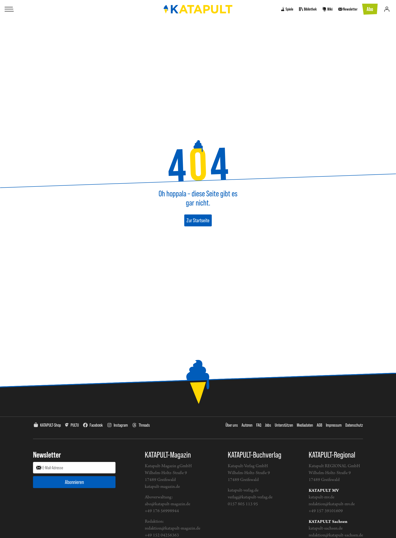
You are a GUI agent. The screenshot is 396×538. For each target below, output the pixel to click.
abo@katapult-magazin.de (167, 504)
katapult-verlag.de (243, 490)
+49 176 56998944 (162, 511)
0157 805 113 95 (243, 504)
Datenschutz (354, 425)
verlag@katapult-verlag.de (250, 497)
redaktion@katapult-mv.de (332, 504)
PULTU (75, 425)
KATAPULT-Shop (50, 425)
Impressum (334, 425)
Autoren (247, 425)
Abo (370, 9)
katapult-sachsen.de (326, 528)
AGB (319, 425)
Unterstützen (284, 425)
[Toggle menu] (9, 9)
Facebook (96, 425)
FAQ (258, 425)
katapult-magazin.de (162, 487)
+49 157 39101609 (326, 511)
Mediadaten (305, 425)
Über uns (232, 425)
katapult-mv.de (321, 497)
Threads (144, 425)
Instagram (121, 425)
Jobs (268, 425)
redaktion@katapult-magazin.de (172, 528)
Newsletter (47, 454)
